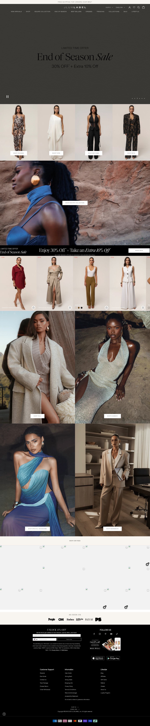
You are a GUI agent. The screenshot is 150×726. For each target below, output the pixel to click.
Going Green (68, 679)
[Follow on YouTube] (111, 634)
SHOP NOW (75, 95)
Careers (103, 686)
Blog (102, 673)
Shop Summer (112, 416)
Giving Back (68, 676)
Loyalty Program (105, 693)
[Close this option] (4, 714)
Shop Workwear (112, 528)
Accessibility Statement (71, 696)
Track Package (44, 683)
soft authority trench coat (46, 307)
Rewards (42, 673)
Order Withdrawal (45, 689)
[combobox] (35, 639)
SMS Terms (65, 650)
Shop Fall (37, 416)
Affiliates (103, 676)
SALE (125, 11)
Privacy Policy (55, 650)
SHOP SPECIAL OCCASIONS (37, 528)
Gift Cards (104, 679)
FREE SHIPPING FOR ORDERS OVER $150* (75, 2)
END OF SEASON (61, 11)
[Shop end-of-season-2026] (75, 54)
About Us (103, 689)
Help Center (68, 673)
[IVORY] (76, 307)
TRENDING (100, 11)
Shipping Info (69, 683)
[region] (75, 54)
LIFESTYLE (135, 11)
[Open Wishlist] (134, 7)
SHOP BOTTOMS (93, 153)
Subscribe (69, 639)
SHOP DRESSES (19, 153)
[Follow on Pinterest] (105, 634)
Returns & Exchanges (71, 693)
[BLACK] (82, 307)
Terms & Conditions (70, 689)
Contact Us (43, 679)
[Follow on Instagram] (100, 634)
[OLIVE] (79, 307)
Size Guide (43, 676)
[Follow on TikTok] (117, 634)
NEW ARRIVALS (16, 11)
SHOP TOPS (56, 153)
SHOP (28, 11)
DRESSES (89, 11)
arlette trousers (79, 305)
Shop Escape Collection (75, 203)
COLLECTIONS (114, 11)
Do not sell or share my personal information (77, 699)
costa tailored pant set (118, 307)
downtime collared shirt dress (10, 307)
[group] (75, 250)
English (119, 7)
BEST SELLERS (76, 11)
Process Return (44, 686)
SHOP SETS (131, 153)
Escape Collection (42, 11)
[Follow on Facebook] (94, 634)
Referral (103, 683)
